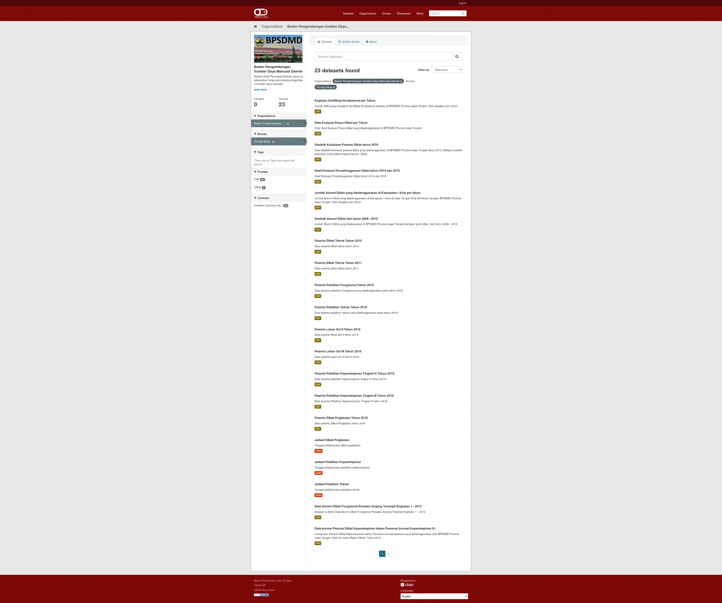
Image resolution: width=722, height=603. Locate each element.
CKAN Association (264, 590)
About (419, 13)
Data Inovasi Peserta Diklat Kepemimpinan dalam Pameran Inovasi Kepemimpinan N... (376, 528)
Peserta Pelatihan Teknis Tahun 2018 (341, 307)
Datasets (348, 13)
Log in (462, 3)
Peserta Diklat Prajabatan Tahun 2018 (341, 418)
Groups (386, 13)
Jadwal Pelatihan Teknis (332, 484)
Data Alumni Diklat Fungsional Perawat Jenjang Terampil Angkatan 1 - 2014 (368, 506)
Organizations (367, 13)
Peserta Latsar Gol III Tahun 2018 (338, 351)
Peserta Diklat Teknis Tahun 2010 (338, 240)
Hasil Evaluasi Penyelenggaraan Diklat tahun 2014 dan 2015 (357, 170)
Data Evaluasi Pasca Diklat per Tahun (341, 122)
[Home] (255, 26)
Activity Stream (350, 41)
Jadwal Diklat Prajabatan (332, 440)
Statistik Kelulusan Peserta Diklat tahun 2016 (346, 144)
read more (260, 89)
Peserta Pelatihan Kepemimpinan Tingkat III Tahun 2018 (354, 395)
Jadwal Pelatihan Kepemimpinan (338, 462)
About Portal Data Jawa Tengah (273, 580)
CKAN (406, 585)
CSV (318, 111)
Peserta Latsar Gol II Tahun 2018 (337, 329)
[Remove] (401, 81)
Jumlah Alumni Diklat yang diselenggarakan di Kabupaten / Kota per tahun (368, 192)
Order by (423, 70)
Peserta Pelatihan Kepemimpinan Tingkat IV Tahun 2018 (354, 373)
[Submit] (463, 13)
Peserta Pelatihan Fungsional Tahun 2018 (344, 285)
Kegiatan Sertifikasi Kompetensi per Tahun (345, 100)
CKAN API (260, 585)
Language (406, 590)
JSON (318, 450)
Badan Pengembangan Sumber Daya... (318, 26)
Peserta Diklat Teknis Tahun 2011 (338, 263)
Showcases (403, 13)
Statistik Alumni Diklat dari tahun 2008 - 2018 (346, 218)
